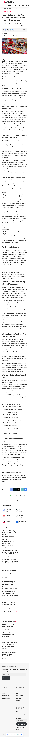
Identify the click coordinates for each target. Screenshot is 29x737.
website (4, 481)
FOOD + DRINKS (7, 8)
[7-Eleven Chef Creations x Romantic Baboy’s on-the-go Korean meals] (23, 634)
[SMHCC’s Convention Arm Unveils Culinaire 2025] (23, 626)
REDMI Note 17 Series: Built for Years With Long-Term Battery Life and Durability (10, 572)
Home (3, 8)
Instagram (5, 479)
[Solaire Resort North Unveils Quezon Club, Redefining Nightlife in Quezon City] (23, 644)
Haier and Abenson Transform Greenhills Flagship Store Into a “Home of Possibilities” (10, 552)
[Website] (16, 496)
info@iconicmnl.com (19, 500)
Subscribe (6, 678)
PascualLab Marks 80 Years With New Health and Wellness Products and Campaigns (10, 561)
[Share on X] (8, 30)
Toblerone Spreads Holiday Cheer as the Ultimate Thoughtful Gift (9, 654)
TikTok (10, 479)
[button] (3, 1)
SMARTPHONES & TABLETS (7, 545)
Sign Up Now (21, 724)
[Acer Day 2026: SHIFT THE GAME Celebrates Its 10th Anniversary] (23, 605)
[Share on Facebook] (5, 30)
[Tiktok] (8, 522)
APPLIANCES (4, 556)
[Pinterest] (24, 496)
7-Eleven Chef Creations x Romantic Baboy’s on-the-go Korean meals (9, 634)
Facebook (23, 477)
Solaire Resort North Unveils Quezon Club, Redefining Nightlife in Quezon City (9, 644)
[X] (20, 496)
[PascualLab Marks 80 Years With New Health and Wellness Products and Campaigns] (23, 562)
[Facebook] (18, 496)
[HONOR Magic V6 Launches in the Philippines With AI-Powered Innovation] (23, 542)
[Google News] (21, 522)
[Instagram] (22, 496)
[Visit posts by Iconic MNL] (3, 495)
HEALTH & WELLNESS (6, 565)
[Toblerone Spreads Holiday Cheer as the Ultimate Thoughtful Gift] (23, 654)
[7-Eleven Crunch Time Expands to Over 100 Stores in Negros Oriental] (23, 533)
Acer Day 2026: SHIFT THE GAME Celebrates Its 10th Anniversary (9, 604)
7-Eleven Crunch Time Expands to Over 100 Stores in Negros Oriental (10, 532)
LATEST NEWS (5, 536)
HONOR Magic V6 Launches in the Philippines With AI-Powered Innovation (9, 541)
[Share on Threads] (14, 734)
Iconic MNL (9, 1)
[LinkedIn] (26, 496)
